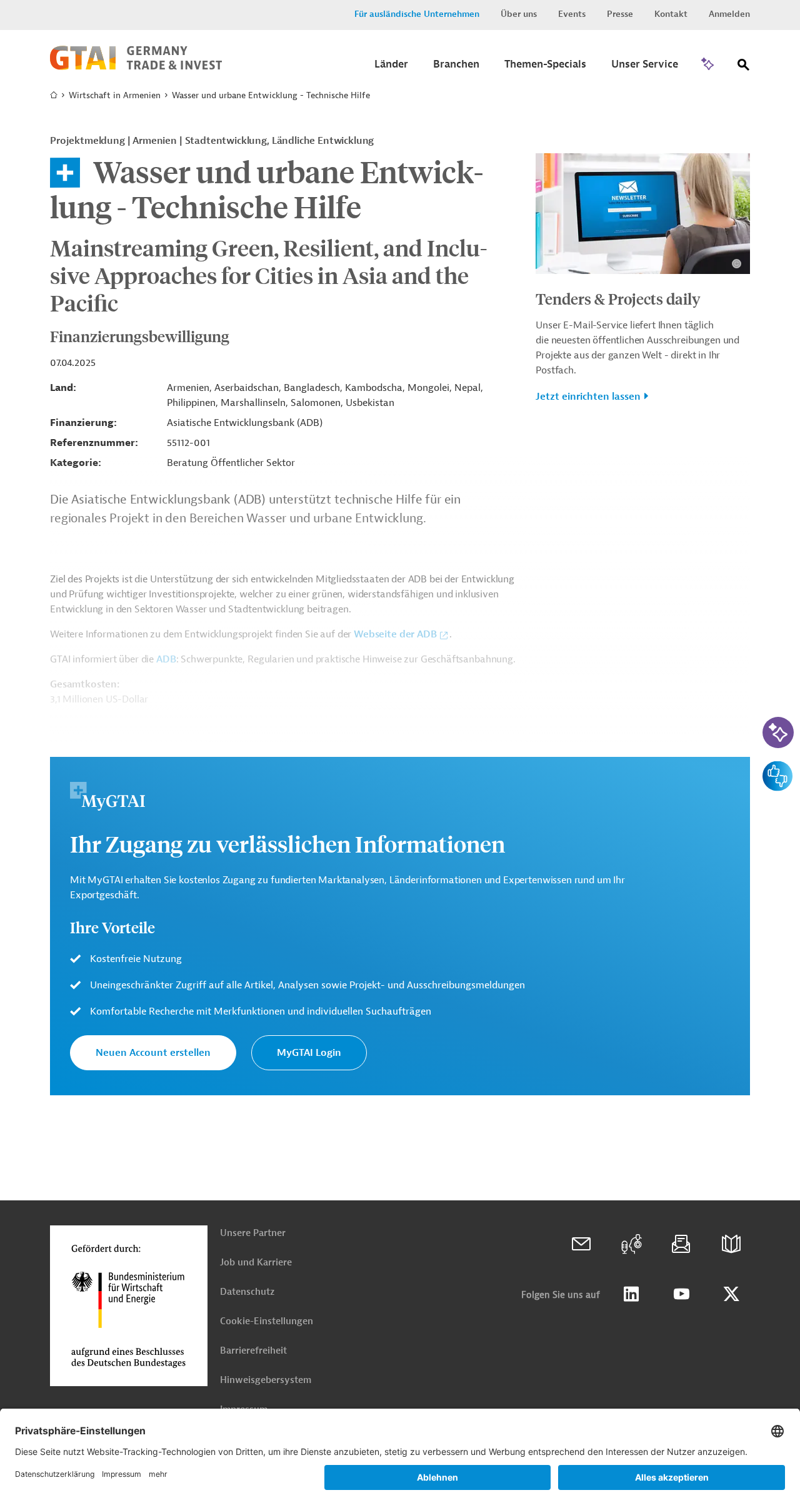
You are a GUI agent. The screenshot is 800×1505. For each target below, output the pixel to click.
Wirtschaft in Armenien (115, 95)
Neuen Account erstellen (153, 1052)
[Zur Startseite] (136, 67)
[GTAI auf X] (731, 1294)
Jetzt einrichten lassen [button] (588, 396)
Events (572, 14)
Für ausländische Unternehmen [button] (416, 14)
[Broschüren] (731, 1244)
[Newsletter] (681, 1244)
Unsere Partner (253, 1233)
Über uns (519, 14)
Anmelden (729, 14)
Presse (620, 14)
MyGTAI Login (309, 1052)
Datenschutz (247, 1292)
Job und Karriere (256, 1263)
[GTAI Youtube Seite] (681, 1294)
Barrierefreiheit (253, 1351)
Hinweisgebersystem (265, 1380)
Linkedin (631, 1294)
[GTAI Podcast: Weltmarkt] (631, 1244)
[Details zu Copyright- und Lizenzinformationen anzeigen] (736, 263)
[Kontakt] (581, 1244)
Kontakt (671, 14)
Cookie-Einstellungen (266, 1321)
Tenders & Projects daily (618, 298)
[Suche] (744, 67)
